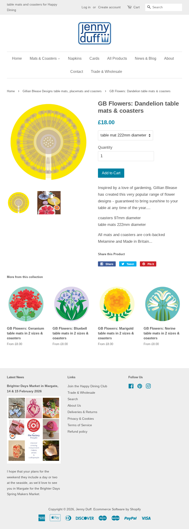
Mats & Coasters (44, 58)
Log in (86, 7)
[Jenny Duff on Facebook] (131, 387)
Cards (94, 58)
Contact (76, 72)
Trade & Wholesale (106, 72)
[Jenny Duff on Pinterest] (139, 387)
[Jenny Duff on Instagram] (148, 387)
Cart (136, 7)
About (169, 58)
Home (17, 58)
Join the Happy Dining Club (87, 386)
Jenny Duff (84, 509)
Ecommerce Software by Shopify (117, 509)
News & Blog (145, 58)
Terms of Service (80, 425)
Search (73, 399)
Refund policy (77, 431)
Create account (109, 7)
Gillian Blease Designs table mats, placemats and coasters (62, 91)
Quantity (105, 147)
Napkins (75, 58)
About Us (74, 405)
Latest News (15, 377)
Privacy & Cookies (81, 418)
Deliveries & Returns (82, 412)
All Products (117, 58)
